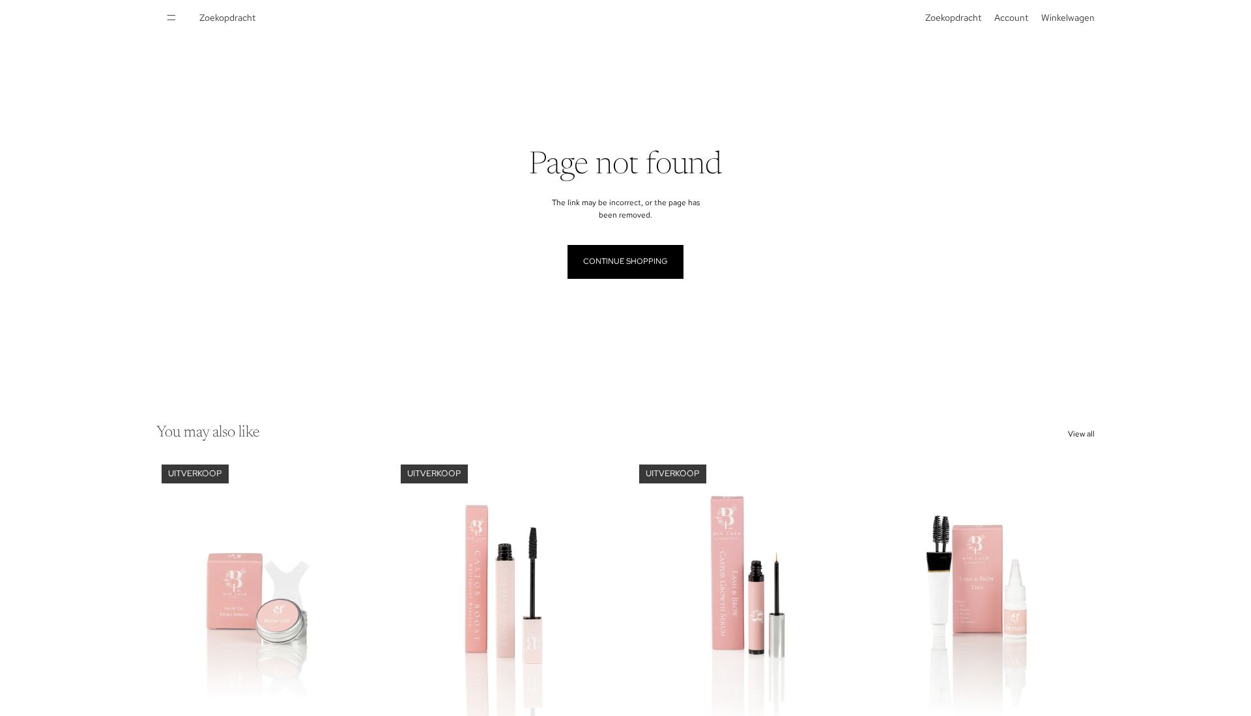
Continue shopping (625, 261)
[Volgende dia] (359, 598)
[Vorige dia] (175, 598)
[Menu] (171, 18)
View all (1081, 434)
